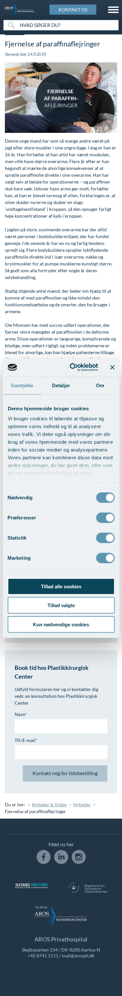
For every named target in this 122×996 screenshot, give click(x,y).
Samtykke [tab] (22, 385)
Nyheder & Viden (49, 804)
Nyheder (82, 804)
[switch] (105, 517)
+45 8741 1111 (43, 955)
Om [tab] (100, 385)
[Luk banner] (112, 367)
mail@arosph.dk (78, 955)
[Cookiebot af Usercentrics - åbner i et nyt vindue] (72, 367)
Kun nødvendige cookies (61, 624)
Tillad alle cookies (61, 586)
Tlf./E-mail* (26, 740)
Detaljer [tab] (61, 385)
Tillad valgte (61, 605)
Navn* (21, 714)
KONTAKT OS (73, 9)
